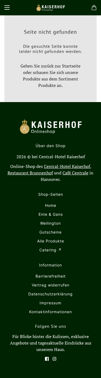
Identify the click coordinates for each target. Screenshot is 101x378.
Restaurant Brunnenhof (30, 173)
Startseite (71, 66)
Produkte (47, 85)
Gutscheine (50, 232)
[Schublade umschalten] (7, 7)
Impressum (50, 303)
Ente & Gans (51, 214)
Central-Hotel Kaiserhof (67, 166)
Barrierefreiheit (51, 276)
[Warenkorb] (94, 7)
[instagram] (54, 359)
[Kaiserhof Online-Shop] (50, 7)
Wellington (50, 223)
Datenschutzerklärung (50, 294)
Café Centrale (75, 173)
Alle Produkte (50, 241)
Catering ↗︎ (50, 250)
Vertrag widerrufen (50, 285)
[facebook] (47, 359)
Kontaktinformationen (50, 311)
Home (50, 205)
